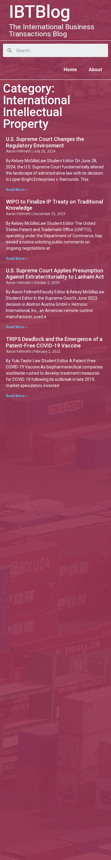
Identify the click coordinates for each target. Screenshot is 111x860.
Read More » (17, 190)
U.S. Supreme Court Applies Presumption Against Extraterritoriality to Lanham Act (55, 273)
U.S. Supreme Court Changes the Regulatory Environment (45, 142)
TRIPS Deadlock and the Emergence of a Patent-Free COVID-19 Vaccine (54, 342)
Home (70, 69)
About (95, 69)
